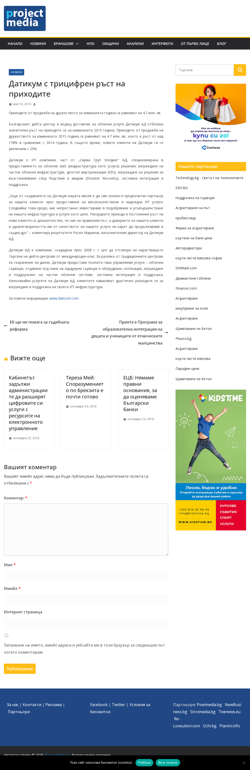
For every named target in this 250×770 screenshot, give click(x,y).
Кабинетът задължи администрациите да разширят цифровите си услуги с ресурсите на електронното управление (28, 403)
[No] (243, 762)
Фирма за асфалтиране (195, 228)
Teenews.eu (229, 711)
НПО (90, 43)
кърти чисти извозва (193, 358)
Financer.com (186, 288)
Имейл (12, 588)
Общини (110, 43)
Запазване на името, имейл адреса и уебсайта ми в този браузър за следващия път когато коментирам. (84, 648)
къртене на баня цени (194, 238)
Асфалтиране (187, 298)
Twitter (118, 704)
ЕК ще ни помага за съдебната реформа (39, 325)
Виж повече (168, 762)
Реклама (53, 704)
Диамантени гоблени (193, 278)
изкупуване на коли (192, 308)
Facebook (99, 704)
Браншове (63, 43)
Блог (221, 43)
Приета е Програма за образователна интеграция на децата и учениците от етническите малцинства (126, 332)
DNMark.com (186, 268)
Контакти (32, 704)
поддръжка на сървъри (195, 197)
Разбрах (144, 762)
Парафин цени (187, 368)
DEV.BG (182, 187)
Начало (15, 43)
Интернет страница (23, 612)
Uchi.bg (210, 726)
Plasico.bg (183, 338)
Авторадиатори (189, 248)
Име (10, 564)
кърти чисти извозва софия (199, 258)
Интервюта (162, 43)
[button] (76, 43)
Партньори (19, 711)
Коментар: (15, 498)
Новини (38, 43)
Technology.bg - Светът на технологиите (209, 177)
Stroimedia (200, 711)
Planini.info (229, 726)
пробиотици (186, 218)
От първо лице (195, 43)
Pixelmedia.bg (209, 704)
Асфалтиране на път (193, 207)
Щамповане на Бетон (194, 328)
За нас (13, 704)
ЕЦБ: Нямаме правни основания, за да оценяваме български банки (140, 393)
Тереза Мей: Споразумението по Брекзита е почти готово (85, 387)
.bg (213, 711)
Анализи (135, 43)
